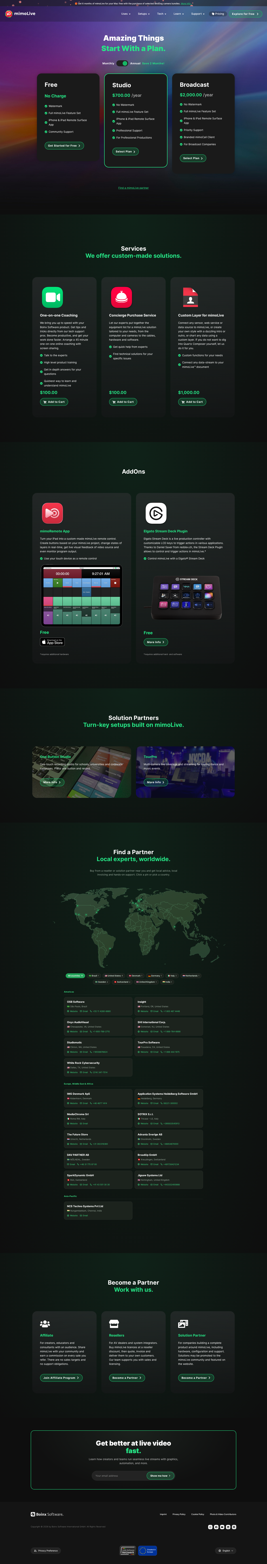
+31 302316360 (100, 1144)
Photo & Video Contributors (223, 1514)
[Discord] (234, 1527)
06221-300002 (170, 1103)
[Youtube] (222, 1527)
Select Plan (125, 151)
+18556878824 (100, 1052)
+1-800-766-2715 (101, 1031)
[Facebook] (216, 1527)
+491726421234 (171, 1164)
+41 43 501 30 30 (101, 1184)
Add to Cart (56, 401)
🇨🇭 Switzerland (122, 982)
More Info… (186, 3)
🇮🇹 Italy (172, 975)
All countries (75, 975)
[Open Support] (203, 14)
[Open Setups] (149, 14)
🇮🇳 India (167, 982)
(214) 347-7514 (100, 1072)
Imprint (163, 1514)
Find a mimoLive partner (133, 187)
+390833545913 (171, 1123)
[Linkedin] (228, 1527)
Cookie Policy (197, 1514)
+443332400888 (171, 1184)
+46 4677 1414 (100, 1103)
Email (85, 1011)
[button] (46, 1550)
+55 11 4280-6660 (102, 1011)
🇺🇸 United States (114, 975)
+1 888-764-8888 (171, 1031)
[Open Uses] (129, 14)
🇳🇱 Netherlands (191, 975)
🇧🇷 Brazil (94, 975)
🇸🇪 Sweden (101, 982)
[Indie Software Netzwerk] (127, 1551)
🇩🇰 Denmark (135, 975)
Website (74, 1011)
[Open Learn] (183, 14)
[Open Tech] (165, 14)
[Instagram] (210, 1527)
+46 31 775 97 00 (88, 1164)
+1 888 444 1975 (171, 1052)
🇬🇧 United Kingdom (146, 982)
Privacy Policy (179, 1514)
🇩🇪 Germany (155, 975)
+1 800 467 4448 (171, 1011)
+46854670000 (170, 1144)
